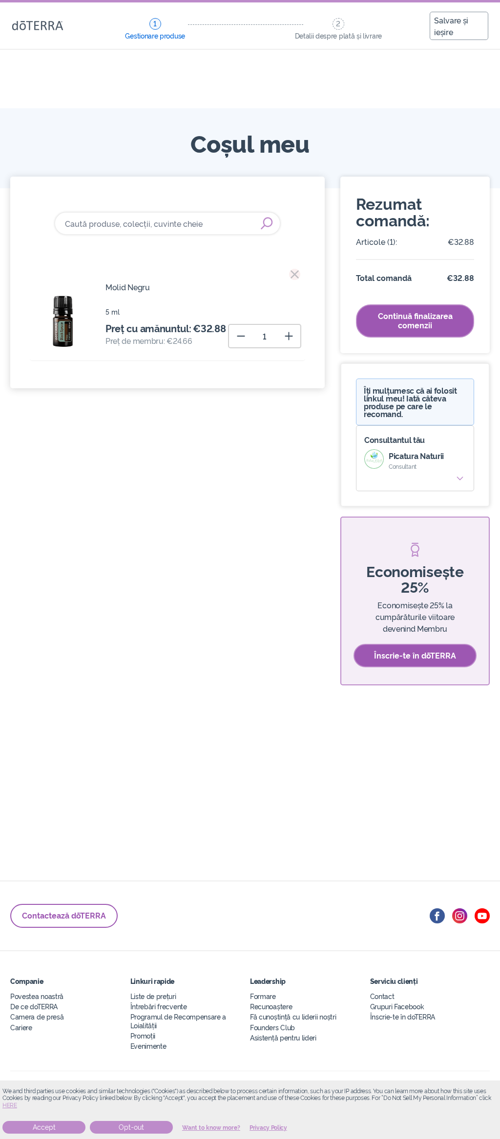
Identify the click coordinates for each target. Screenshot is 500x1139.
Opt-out (131, 1127)
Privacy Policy (268, 1127)
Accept (44, 1127)
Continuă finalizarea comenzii (415, 320)
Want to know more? (211, 1127)
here (9, 1105)
